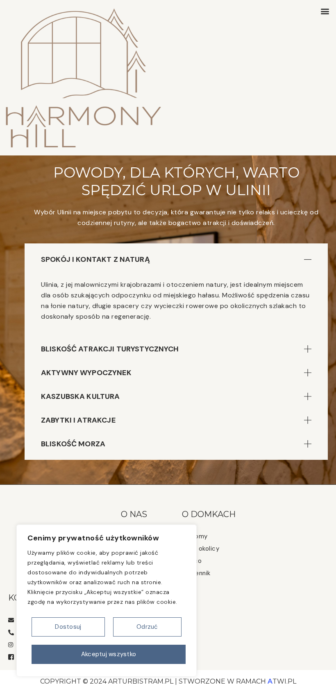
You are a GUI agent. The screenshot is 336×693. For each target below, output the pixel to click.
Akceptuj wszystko (108, 654)
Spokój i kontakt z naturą (95, 259)
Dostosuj (68, 627)
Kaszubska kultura (80, 396)
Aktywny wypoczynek (86, 373)
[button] (325, 11)
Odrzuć (147, 627)
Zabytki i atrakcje (78, 420)
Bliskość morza (73, 444)
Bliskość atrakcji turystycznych (110, 349)
